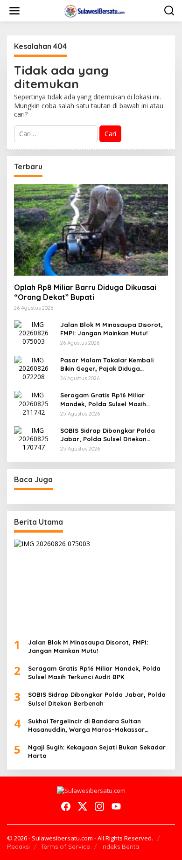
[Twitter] (83, 806)
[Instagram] (99, 806)
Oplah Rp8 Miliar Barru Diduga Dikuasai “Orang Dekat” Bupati (85, 292)
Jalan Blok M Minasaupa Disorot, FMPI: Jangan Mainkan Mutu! (111, 329)
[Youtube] (116, 806)
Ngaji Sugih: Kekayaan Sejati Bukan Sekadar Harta (97, 751)
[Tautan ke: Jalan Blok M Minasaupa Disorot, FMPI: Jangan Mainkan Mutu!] (33, 332)
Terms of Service (65, 846)
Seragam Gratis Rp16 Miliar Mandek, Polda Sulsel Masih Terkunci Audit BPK (103, 399)
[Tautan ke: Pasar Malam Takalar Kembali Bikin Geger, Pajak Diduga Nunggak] (33, 367)
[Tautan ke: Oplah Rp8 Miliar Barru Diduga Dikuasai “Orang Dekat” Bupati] (91, 230)
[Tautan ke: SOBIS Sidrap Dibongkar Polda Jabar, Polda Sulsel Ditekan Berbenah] (33, 438)
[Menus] (14, 10)
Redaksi (18, 846)
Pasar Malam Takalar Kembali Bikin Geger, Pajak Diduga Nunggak (107, 364)
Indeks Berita (120, 846)
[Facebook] (66, 806)
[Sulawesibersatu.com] (93, 10)
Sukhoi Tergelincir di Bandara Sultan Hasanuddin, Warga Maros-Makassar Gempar (86, 725)
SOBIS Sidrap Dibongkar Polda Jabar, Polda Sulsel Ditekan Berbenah (107, 435)
